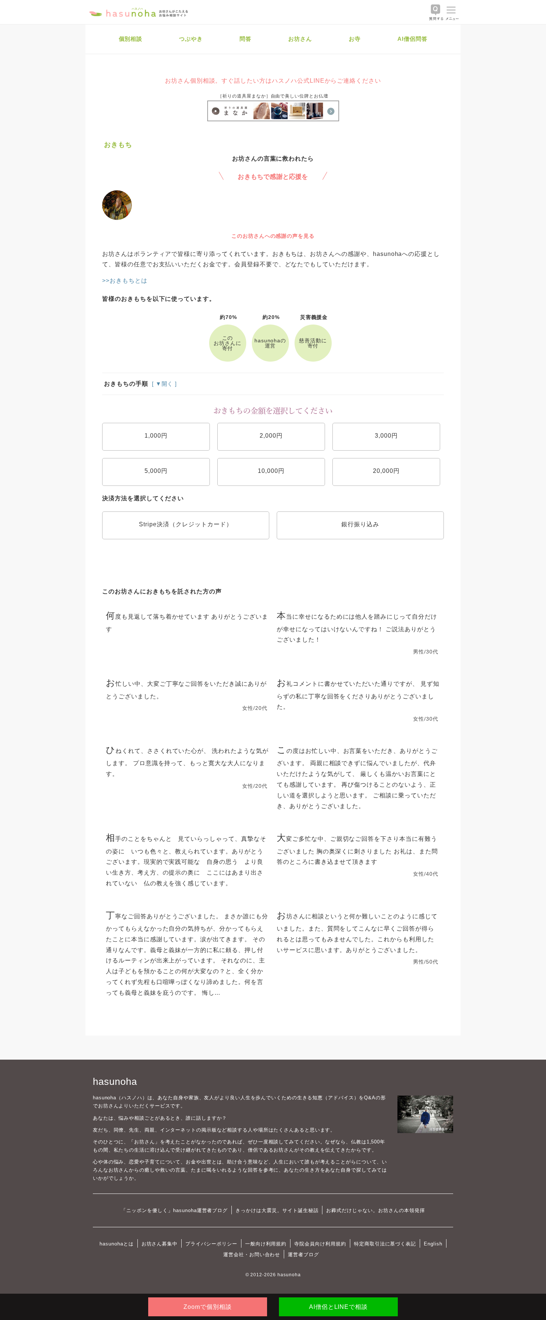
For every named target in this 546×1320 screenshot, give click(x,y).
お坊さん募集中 (160, 1244)
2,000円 (271, 435)
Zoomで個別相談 (207, 1307)
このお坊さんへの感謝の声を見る (273, 236)
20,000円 (386, 471)
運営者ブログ (303, 1254)
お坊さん (300, 39)
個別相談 (131, 39)
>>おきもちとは (124, 280)
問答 (245, 39)
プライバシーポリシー (211, 1244)
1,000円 (156, 435)
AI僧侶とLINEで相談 (338, 1307)
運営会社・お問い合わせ (251, 1254)
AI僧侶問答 (412, 39)
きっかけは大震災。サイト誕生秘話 (276, 1210)
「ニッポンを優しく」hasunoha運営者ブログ (174, 1210)
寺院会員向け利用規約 (320, 1244)
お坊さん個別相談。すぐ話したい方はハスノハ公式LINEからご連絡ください (273, 81)
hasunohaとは (117, 1244)
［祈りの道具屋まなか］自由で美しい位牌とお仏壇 (273, 96)
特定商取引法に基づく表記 (385, 1244)
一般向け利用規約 (266, 1244)
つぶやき (191, 39)
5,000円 (156, 471)
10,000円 (271, 471)
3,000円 (386, 435)
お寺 (355, 39)
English (433, 1244)
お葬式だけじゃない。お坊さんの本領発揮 (375, 1210)
